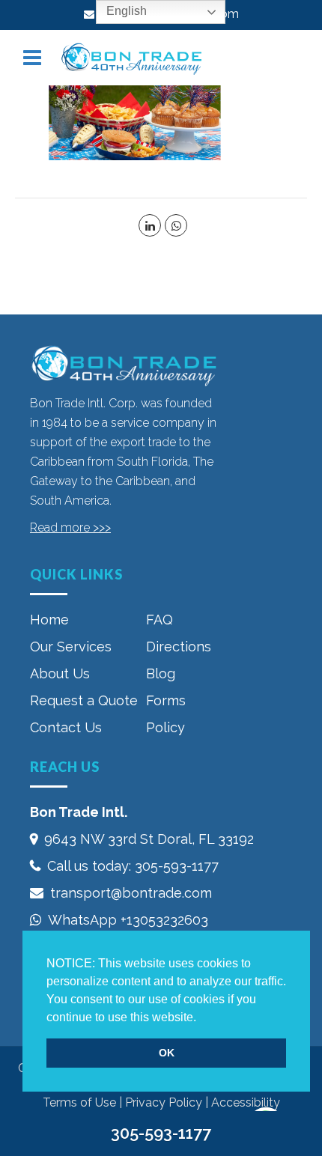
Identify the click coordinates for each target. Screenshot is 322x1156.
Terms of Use (79, 1102)
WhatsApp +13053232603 (128, 920)
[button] (201, 1018)
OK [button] (166, 1053)
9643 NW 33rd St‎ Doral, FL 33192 (149, 839)
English (125, 10)
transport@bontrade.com (131, 893)
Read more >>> (70, 527)
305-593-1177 (177, 866)
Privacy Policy (163, 1102)
